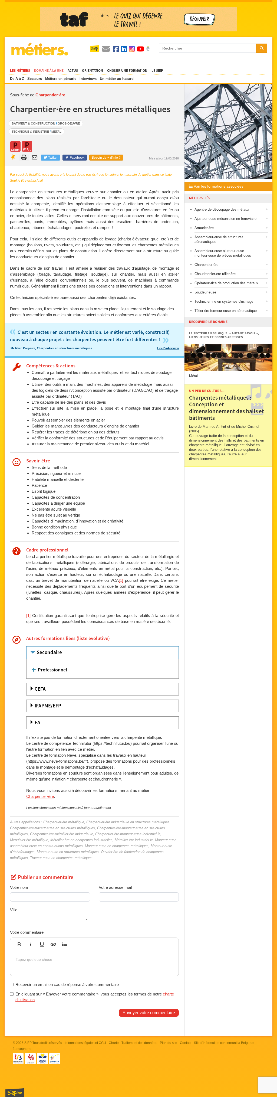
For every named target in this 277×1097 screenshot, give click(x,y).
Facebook (76, 157)
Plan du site (168, 1043)
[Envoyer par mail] (35, 158)
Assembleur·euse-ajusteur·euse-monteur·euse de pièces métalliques (222, 253)
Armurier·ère (204, 228)
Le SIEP (157, 70)
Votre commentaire (27, 932)
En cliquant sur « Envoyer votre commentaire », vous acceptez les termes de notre (94, 997)
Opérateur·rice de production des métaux (226, 283)
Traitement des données (139, 1043)
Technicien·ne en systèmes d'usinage (223, 301)
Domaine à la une (49, 70)
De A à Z (17, 79)
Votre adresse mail (115, 887)
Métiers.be (39, 49)
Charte (114, 1043)
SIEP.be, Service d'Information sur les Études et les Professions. (14, 1092)
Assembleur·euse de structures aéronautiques (218, 239)
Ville (13, 909)
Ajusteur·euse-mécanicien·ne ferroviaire (225, 219)
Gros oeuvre (69, 123)
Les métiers (20, 70)
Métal (56, 131)
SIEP (28, 1043)
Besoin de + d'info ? (106, 157)
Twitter (52, 157)
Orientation (92, 70)
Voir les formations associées (218, 186)
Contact (185, 1043)
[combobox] (50, 919)
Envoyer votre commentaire (149, 1012)
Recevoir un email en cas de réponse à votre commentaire (67, 984)
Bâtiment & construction (33, 123)
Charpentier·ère (50, 95)
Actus (73, 70)
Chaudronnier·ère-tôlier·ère (215, 274)
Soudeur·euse (205, 292)
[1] (121, 580)
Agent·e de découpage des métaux (221, 209)
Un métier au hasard (117, 79)
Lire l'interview (168, 348)
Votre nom (19, 887)
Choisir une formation (127, 70)
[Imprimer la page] (24, 158)
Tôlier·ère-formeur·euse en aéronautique (225, 311)
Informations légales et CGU (85, 1043)
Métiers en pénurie (60, 79)
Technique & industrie (30, 131)
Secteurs (34, 79)
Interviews (88, 79)
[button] (19, 944)
